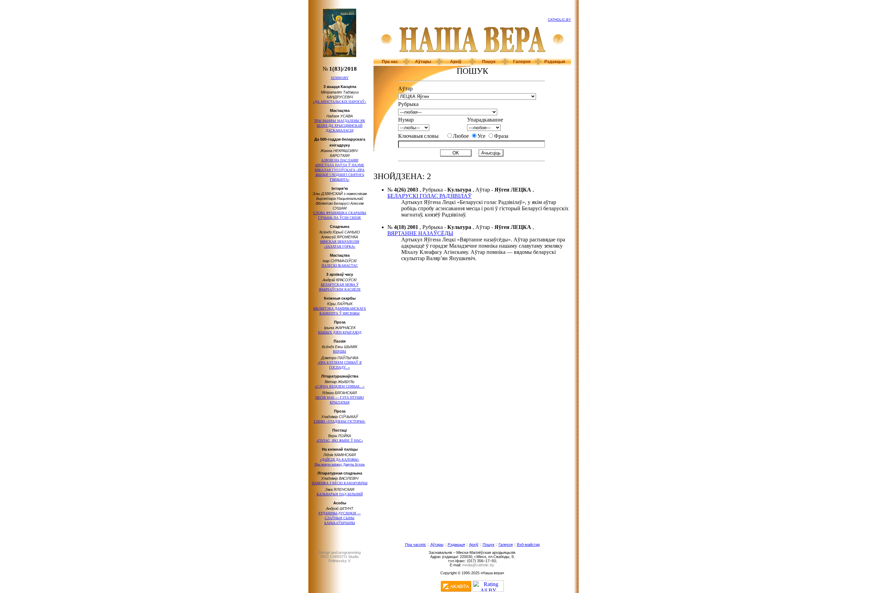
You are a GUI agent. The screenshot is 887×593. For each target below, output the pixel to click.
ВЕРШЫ (339, 351)
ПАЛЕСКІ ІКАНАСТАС (340, 265)
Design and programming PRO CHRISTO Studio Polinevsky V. (339, 556)
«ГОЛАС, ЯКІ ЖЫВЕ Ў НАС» (339, 440)
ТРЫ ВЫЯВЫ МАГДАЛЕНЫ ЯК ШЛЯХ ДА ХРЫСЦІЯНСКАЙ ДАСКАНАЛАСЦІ (339, 125)
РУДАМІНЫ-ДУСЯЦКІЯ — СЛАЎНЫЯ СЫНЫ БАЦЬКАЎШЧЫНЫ (339, 518)
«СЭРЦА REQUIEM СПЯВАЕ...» (340, 386)
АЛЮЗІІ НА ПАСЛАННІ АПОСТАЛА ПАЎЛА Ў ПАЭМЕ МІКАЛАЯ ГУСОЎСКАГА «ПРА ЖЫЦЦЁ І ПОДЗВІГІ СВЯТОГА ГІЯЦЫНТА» (340, 170)
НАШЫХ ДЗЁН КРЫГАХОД (339, 332)
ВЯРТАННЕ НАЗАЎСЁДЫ (420, 233)
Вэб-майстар (528, 544)
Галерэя (521, 61)
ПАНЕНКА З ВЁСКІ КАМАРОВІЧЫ (340, 483)
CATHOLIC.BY (559, 19)
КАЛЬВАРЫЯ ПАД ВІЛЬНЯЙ (340, 494)
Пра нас (390, 61)
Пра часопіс (415, 544)
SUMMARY (340, 78)
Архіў (456, 61)
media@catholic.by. (478, 565)
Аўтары (423, 61)
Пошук (488, 61)
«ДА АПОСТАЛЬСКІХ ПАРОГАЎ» (339, 102)
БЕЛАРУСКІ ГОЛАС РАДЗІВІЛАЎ (429, 196)
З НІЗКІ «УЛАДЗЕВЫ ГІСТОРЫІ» (340, 421)
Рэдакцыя (554, 61)
